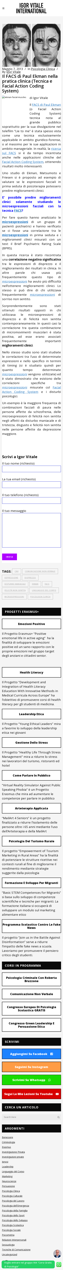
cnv (17, 571)
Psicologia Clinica (43, 69)
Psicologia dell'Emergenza (15, 1205)
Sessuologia (8, 1244)
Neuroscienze (9, 1181)
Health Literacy (31, 672)
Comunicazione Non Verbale (31, 994)
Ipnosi (5, 1161)
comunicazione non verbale (40, 571)
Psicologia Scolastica (13, 1225)
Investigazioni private (13, 1156)
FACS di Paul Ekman (46, 105)
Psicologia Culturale (12, 1195)
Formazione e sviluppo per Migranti (31, 883)
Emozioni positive (31, 624)
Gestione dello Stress (31, 742)
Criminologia (8, 1142)
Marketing (7, 1176)
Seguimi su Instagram (31, 1067)
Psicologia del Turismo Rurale (31, 841)
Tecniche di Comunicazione (16, 1249)
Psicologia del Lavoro (13, 1200)
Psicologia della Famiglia (14, 1210)
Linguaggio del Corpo (13, 1171)
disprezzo (30, 577)
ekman (35, 584)
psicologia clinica (40, 597)
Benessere (7, 1137)
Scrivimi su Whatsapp (28, 1080)
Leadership (7, 1166)
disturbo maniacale (15, 584)
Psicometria (8, 1234)
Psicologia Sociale (11, 1230)
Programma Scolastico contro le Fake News (31, 926)
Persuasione (8, 1186)
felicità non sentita (15, 590)
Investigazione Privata (13, 1151)
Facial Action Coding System (22, 162)
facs (47, 584)
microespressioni (14, 281)
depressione (11, 577)
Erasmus (6, 1147)
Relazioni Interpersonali (14, 1239)
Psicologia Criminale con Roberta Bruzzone (31, 979)
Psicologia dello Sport (13, 1215)
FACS (18, 210)
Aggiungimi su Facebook (28, 1054)
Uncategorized (9, 1254)
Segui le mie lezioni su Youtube (28, 1094)
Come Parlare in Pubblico (31, 775)
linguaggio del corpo (44, 590)
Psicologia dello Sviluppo (15, 1220)
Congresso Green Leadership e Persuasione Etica (31, 1024)
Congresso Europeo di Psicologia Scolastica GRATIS (31, 1008)
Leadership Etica (31, 714)
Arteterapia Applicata (31, 808)
